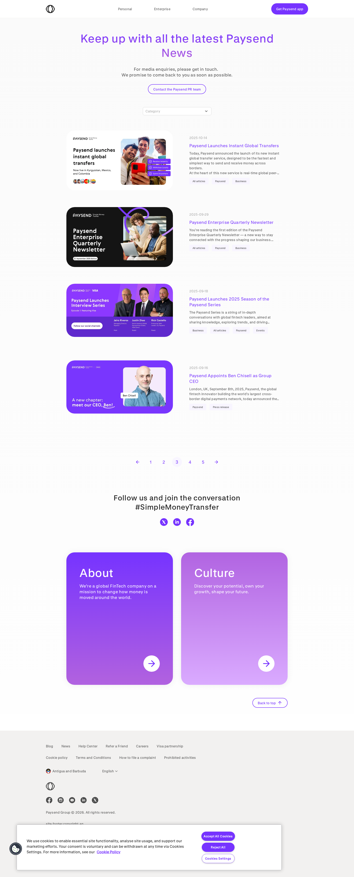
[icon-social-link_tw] (95, 800)
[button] (15, 848)
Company (200, 9)
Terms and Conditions (93, 757)
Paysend (220, 181)
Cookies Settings (218, 858)
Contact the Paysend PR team (177, 89)
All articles (199, 181)
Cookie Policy (108, 852)
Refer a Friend (117, 746)
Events (260, 330)
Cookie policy (57, 757)
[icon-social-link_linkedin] (83, 800)
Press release (221, 407)
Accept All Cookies (218, 836)
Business (240, 181)
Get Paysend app (289, 9)
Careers (142, 746)
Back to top (267, 703)
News (65, 746)
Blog (49, 746)
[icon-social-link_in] (60, 800)
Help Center (88, 746)
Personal (125, 9)
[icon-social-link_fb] (49, 800)
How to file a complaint (137, 757)
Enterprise (162, 9)
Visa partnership (170, 746)
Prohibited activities (180, 757)
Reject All (218, 847)
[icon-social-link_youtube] (72, 800)
